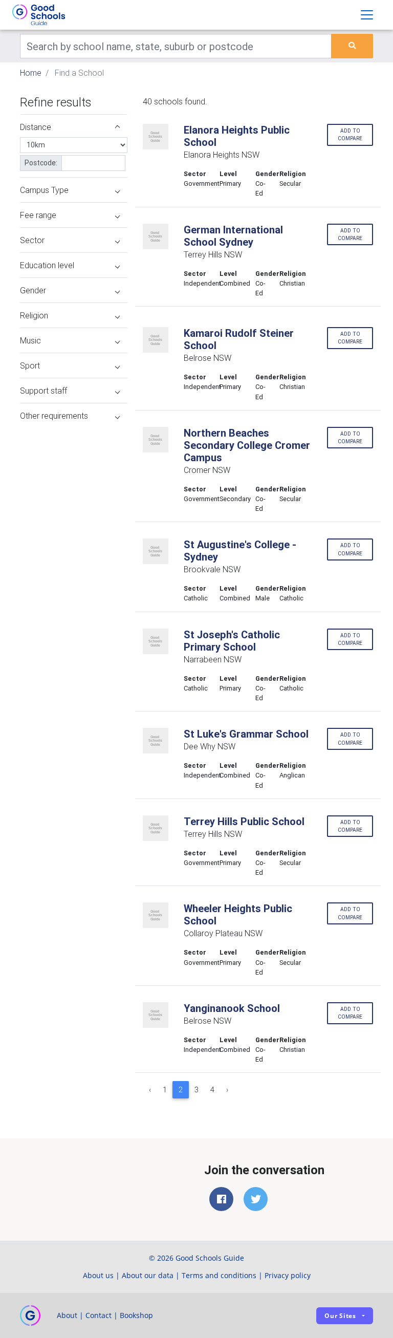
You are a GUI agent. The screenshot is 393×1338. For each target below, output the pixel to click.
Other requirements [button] (54, 416)
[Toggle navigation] (367, 15)
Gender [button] (33, 290)
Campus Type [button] (44, 190)
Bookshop (136, 1315)
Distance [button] (35, 127)
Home (30, 73)
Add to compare (350, 134)
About (67, 1315)
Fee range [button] (38, 215)
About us (98, 1275)
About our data (147, 1275)
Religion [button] (34, 315)
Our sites (340, 1315)
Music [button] (30, 340)
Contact (98, 1315)
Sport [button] (30, 365)
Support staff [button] (43, 390)
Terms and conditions (219, 1275)
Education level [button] (47, 265)
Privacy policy (288, 1275)
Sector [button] (32, 240)
